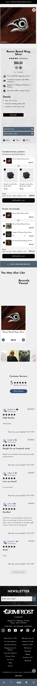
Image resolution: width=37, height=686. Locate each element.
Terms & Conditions (10, 653)
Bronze (16, 67)
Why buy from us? (28, 638)
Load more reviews (18, 572)
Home (7, 2)
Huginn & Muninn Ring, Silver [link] (22, 232)
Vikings (27, 654)
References (28, 648)
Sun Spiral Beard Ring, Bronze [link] (22, 240)
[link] (9, 161)
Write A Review (18, 391)
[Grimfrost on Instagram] (3, 630)
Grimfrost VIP (28, 657)
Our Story (10, 659)
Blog (10, 663)
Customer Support (10, 641)
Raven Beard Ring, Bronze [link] (21, 224)
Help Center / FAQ (10, 638)
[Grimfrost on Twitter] (21, 630)
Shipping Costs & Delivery (10, 649)
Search (10, 666)
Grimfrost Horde (27, 641)
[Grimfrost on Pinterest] (27, 630)
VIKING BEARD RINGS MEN (21, 2)
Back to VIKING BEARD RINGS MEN (20, 264)
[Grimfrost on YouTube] (15, 630)
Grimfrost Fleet (28, 644)
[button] (4, 356)
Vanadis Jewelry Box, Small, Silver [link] (10, 185)
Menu (19, 682)
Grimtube (28, 651)
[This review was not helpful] (32, 432)
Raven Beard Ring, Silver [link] (21, 159)
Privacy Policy (10, 656)
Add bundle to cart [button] (18, 200)
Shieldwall (28, 661)
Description (9, 129)
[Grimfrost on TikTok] (33, 630)
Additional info (10, 133)
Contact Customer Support (18, 626)
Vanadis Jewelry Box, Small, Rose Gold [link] (26, 185)
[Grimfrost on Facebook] (9, 630)
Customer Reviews (10, 644)
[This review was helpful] (28, 432)
